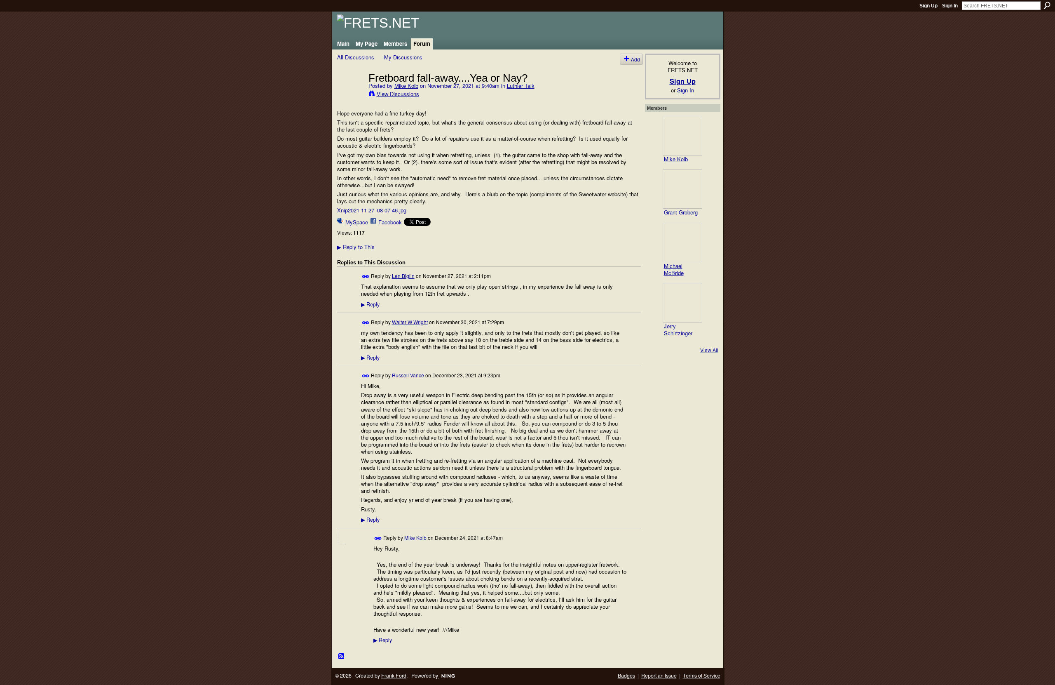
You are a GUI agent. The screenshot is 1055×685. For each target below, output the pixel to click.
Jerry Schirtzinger (678, 329)
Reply (370, 304)
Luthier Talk (521, 85)
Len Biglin (403, 275)
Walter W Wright (410, 321)
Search (1047, 5)
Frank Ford (393, 675)
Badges (626, 675)
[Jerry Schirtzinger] (682, 302)
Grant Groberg (681, 212)
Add (635, 59)
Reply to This (356, 247)
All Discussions (355, 57)
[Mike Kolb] (350, 95)
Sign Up (928, 6)
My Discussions (403, 57)
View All (709, 349)
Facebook (390, 222)
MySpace (356, 222)
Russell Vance (408, 375)
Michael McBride (674, 269)
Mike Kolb (406, 85)
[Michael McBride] (682, 242)
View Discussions (398, 94)
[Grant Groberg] (682, 189)
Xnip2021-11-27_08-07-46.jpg (371, 210)
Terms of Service (701, 675)
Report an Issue (659, 675)
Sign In (950, 6)
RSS (341, 656)
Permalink (366, 276)
